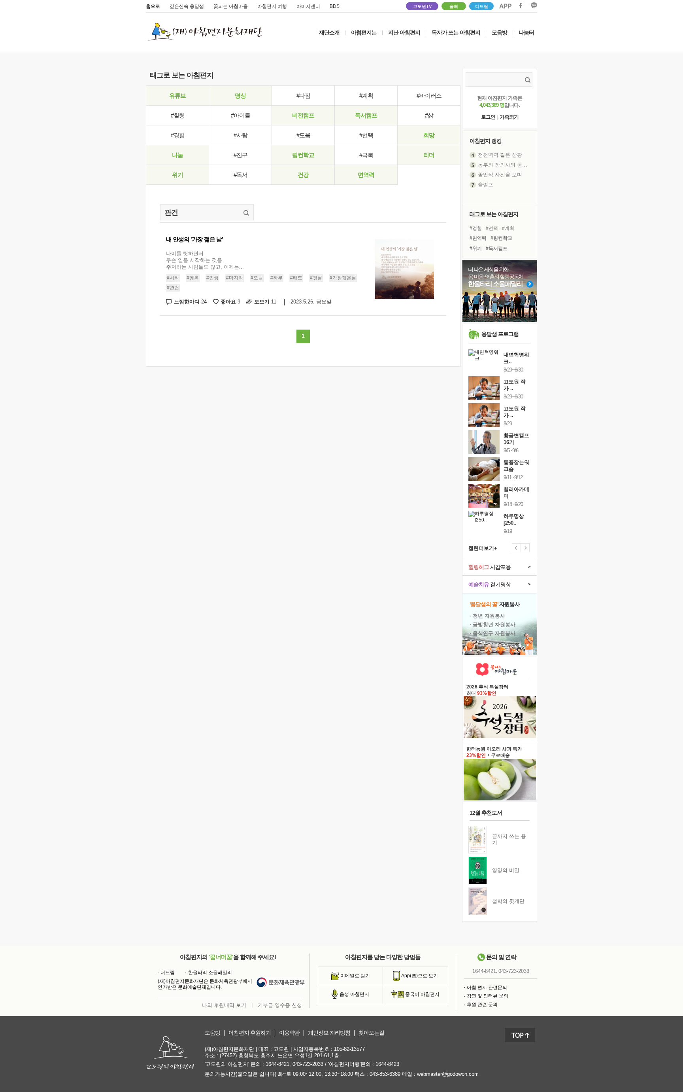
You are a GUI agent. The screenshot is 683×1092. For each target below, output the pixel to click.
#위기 (476, 248)
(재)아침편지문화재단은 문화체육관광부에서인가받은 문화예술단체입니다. (205, 984)
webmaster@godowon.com (448, 1074)
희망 (428, 135)
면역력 (366, 174)
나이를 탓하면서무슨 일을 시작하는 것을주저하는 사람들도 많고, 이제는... (205, 260)
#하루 (276, 278)
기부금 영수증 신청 (280, 1005)
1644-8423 (387, 1064)
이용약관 (289, 1033)
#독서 (240, 174)
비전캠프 (303, 115)
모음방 (499, 32)
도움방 (212, 1033)
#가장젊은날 (343, 278)
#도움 (303, 135)
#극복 (366, 155)
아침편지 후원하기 (249, 1033)
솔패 (453, 6)
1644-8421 (484, 971)
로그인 (488, 117)
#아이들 (240, 115)
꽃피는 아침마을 (230, 6)
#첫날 (316, 278)
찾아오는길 (371, 1033)
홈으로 (153, 6)
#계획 (366, 95)
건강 (303, 174)
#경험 (178, 135)
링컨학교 (303, 155)
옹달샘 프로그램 (500, 334)
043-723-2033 (513, 971)
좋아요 (230, 302)
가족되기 (509, 117)
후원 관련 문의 (482, 1004)
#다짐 (303, 95)
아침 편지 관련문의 (487, 987)
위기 (177, 174)
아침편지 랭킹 (486, 141)
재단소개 (329, 32)
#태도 (296, 278)
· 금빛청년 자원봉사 (492, 625)
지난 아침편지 (404, 32)
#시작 (173, 278)
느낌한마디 (190, 302)
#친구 (240, 155)
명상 (240, 95)
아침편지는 (364, 32)
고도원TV (422, 6)
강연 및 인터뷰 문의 (487, 996)
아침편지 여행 (272, 6)
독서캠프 (366, 115)
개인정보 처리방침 (329, 1033)
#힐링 (178, 115)
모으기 (265, 302)
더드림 (481, 6)
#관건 (173, 287)
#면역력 (478, 238)
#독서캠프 (497, 248)
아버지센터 (308, 6)
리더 (428, 155)
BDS (335, 6)
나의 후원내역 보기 (224, 1005)
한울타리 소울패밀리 (210, 972)
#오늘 (257, 278)
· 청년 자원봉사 (487, 616)
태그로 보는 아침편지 (494, 214)
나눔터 (526, 32)
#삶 (429, 115)
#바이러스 (429, 95)
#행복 (193, 278)
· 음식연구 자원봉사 (492, 633)
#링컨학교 (501, 238)
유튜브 (177, 95)
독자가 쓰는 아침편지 (456, 32)
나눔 (177, 155)
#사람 (240, 135)
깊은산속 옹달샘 (187, 6)
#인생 (212, 278)
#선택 (366, 135)
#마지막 (234, 278)
